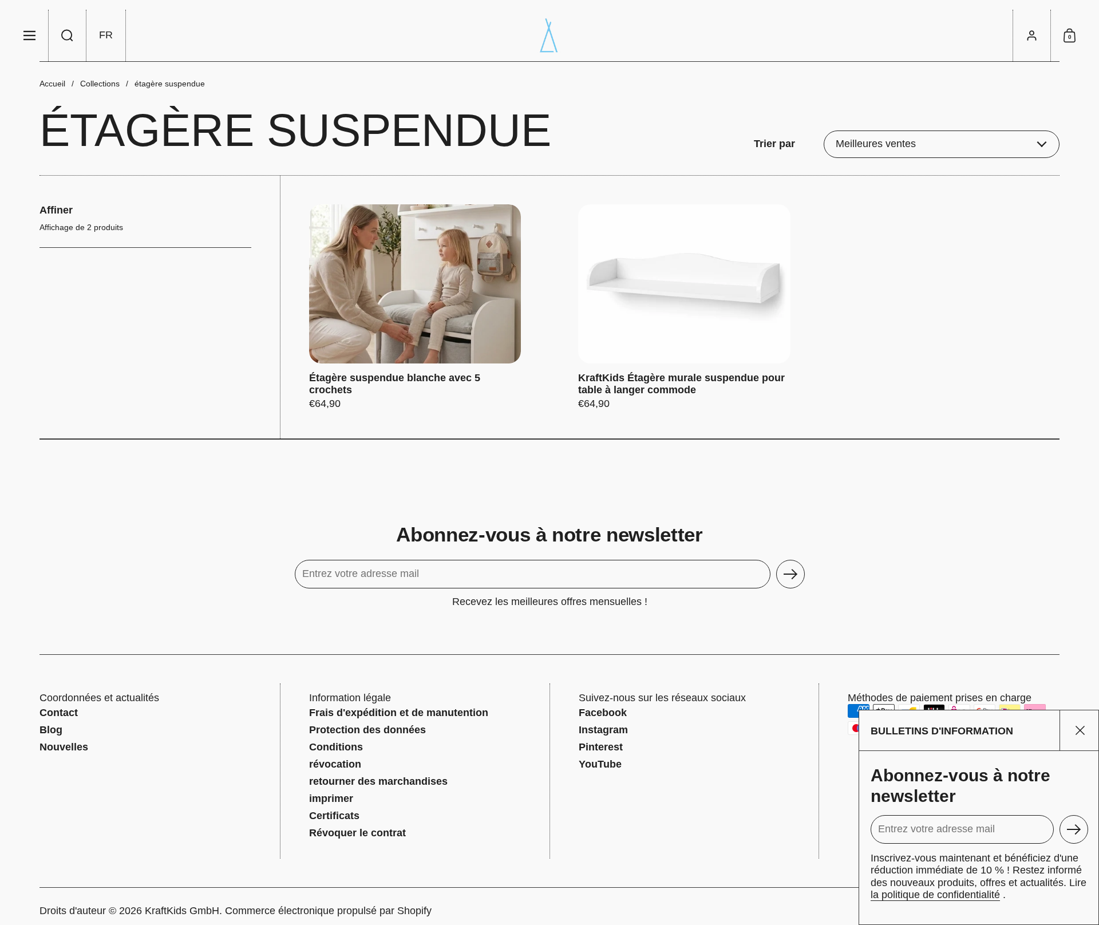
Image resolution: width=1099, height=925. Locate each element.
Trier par (774, 143)
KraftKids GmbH (182, 910)
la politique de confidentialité (935, 894)
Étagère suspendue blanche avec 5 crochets (415, 307)
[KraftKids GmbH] (549, 35)
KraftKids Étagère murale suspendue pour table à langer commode (684, 307)
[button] (67, 35)
